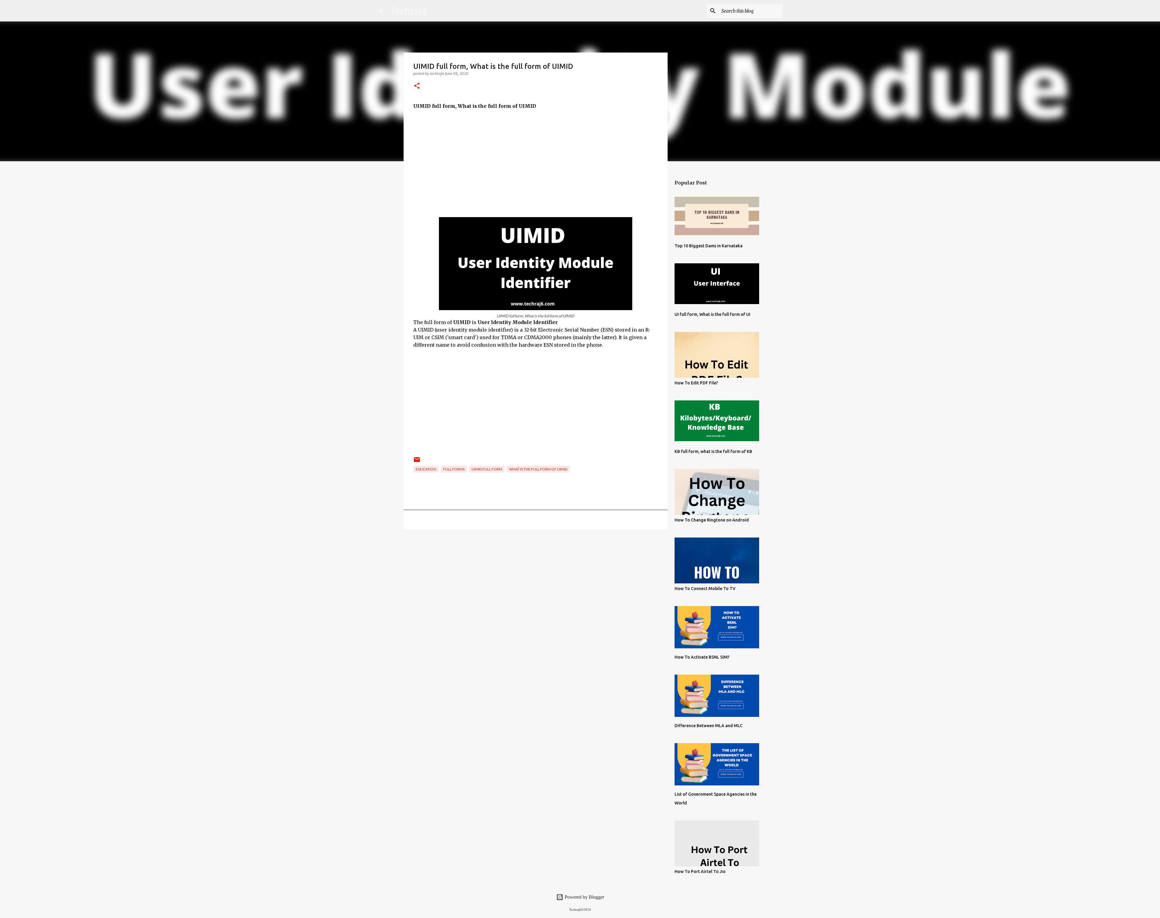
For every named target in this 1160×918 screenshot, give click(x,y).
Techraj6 (408, 11)
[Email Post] (416, 462)
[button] (416, 86)
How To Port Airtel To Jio (700, 871)
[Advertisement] (535, 159)
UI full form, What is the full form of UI (712, 314)
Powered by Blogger (583, 897)
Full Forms (454, 469)
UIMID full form (487, 469)
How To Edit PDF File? (696, 382)
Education (426, 469)
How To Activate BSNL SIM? (702, 657)
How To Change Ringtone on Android (712, 520)
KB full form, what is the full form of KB (713, 451)
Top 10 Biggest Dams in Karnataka (709, 245)
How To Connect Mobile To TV (705, 588)
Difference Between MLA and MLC (709, 725)
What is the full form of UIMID (538, 469)
